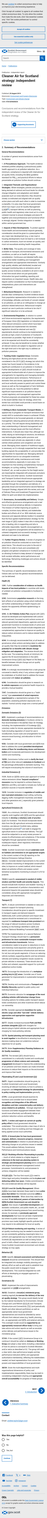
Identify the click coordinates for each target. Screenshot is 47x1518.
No (7, 1445)
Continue (7, 1458)
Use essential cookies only (23, 37)
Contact (25, 1486)
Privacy (36, 1490)
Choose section (9, 140)
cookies (11, 4)
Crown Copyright (8, 1490)
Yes (7, 1439)
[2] (8, 209)
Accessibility (6, 1486)
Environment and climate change (17, 99)
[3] (21, 828)
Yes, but (9, 1450)
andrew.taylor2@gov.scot (17, 1421)
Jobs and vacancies (24, 1490)
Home (4, 66)
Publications (12, 66)
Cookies (33, 1486)
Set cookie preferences (23, 42)
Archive (16, 1486)
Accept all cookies (23, 29)
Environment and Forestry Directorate (23, 96)
